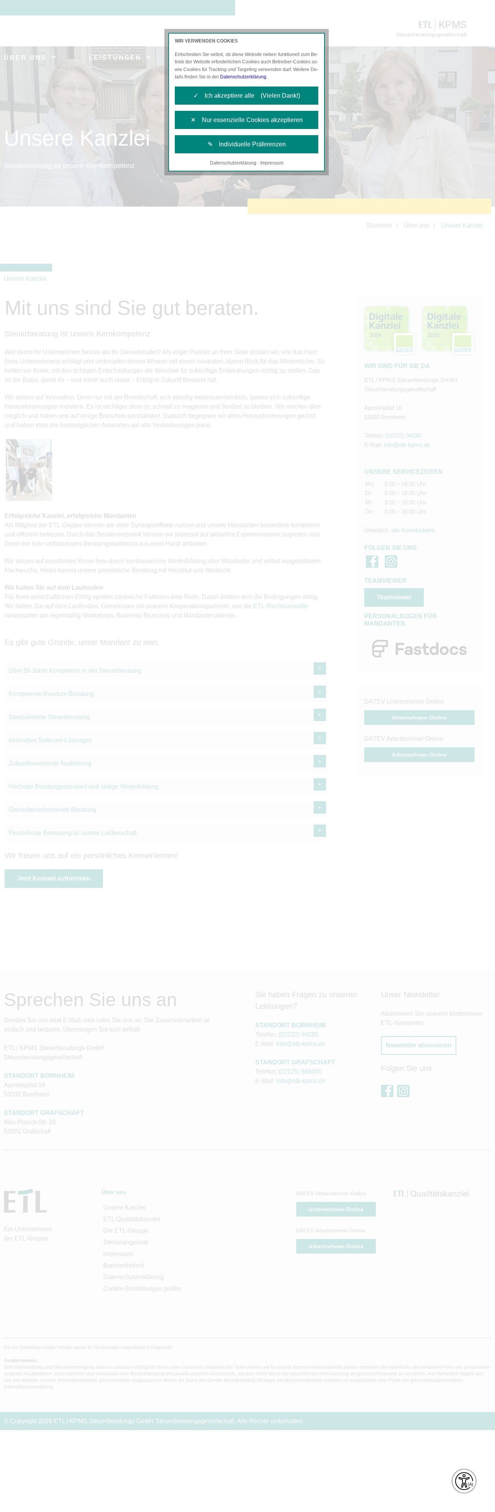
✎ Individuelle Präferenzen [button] (247, 144)
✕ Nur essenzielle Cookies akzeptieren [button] (247, 120)
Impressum (271, 163)
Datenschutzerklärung (243, 77)
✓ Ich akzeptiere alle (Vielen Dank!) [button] (246, 95)
